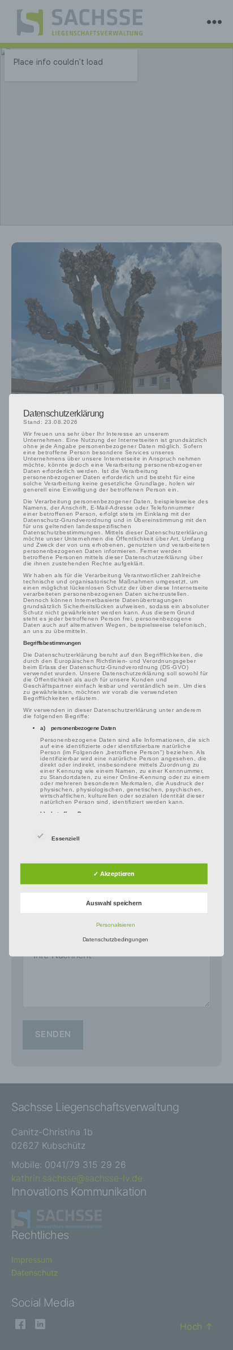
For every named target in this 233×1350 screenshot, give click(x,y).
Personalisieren (115, 925)
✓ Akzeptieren (114, 873)
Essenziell (66, 838)
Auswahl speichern (113, 903)
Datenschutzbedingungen (116, 939)
